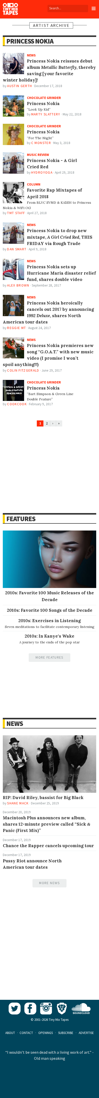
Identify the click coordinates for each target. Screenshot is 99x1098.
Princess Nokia (29, 41)
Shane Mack (17, 803)
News (14, 723)
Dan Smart (16, 249)
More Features (49, 657)
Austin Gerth (19, 86)
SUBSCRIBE (65, 1033)
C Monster (41, 143)
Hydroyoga (42, 172)
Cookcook (17, 404)
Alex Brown (18, 285)
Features (20, 519)
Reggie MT (16, 328)
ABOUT (10, 1033)
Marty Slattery (45, 114)
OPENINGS (45, 1033)
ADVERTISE (86, 1033)
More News (49, 883)
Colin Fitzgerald (23, 370)
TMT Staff (16, 213)
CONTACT (26, 1033)
